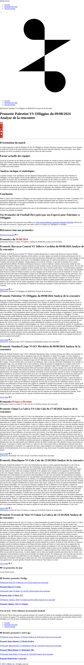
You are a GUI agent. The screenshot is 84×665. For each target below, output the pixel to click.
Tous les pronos (9, 9)
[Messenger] (42, 131)
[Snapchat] (42, 134)
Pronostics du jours (11, 7)
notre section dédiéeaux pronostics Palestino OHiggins (55, 222)
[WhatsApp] (42, 128)
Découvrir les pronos (7, 235)
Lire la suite (4, 289)
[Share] (42, 136)
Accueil (7, 5)
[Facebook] (42, 123)
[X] (42, 126)
